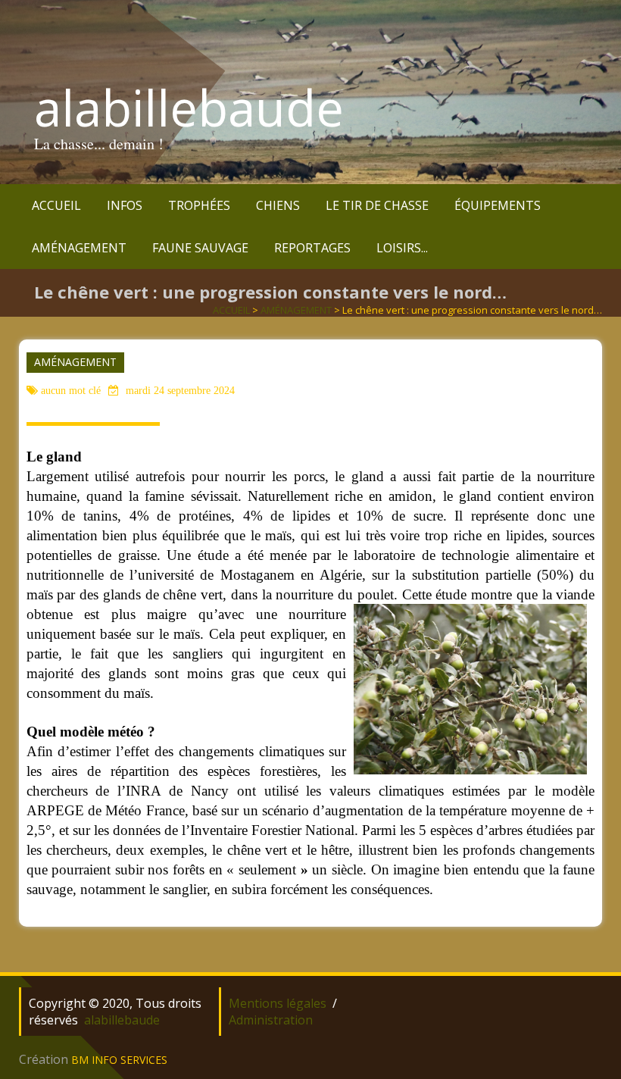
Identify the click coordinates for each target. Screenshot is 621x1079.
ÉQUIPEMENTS (497, 205)
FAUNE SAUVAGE (200, 247)
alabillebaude (189, 107)
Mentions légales (277, 1003)
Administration (271, 1020)
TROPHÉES (199, 205)
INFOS (124, 205)
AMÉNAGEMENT (79, 247)
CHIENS (278, 205)
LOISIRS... (402, 247)
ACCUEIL (56, 205)
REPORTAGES (312, 247)
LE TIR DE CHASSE (377, 205)
